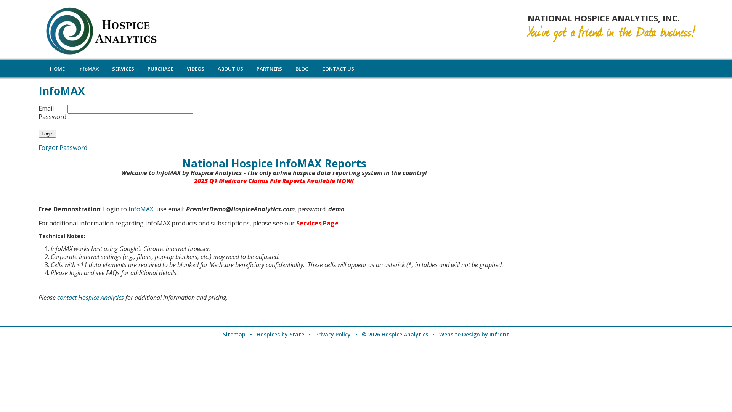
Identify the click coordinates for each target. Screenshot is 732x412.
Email (46, 108)
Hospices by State (280, 334)
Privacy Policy (333, 334)
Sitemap (234, 334)
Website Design (459, 334)
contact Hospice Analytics (90, 297)
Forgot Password (63, 147)
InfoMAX (140, 209)
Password (52, 117)
